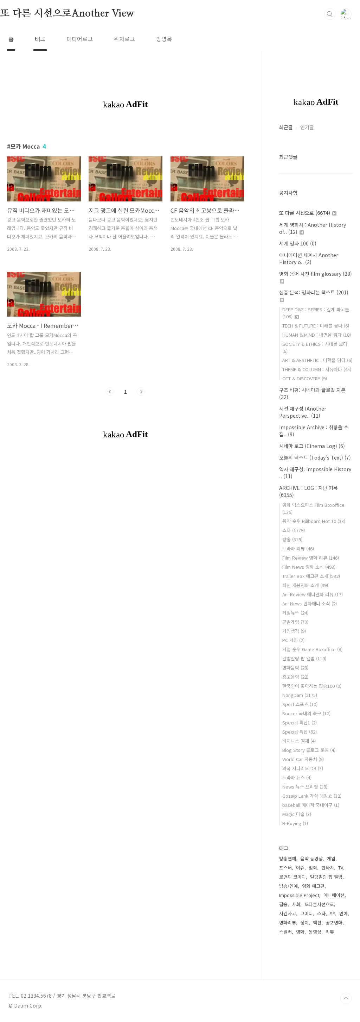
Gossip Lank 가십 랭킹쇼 (311, 795)
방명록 (164, 39)
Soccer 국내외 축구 (306, 713)
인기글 (307, 127)
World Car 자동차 (303, 759)
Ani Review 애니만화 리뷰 (312, 594)
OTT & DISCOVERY (304, 378)
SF (332, 913)
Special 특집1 (299, 722)
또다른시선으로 (319, 904)
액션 (317, 922)
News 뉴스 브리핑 (304, 786)
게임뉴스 (295, 612)
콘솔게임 (295, 621)
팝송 (283, 904)
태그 (40, 39)
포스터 (285, 867)
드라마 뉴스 (296, 777)
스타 (293, 530)
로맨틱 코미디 (292, 876)
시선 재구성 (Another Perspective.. (302, 412)
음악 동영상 (311, 858)
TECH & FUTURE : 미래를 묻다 (315, 325)
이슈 (300, 867)
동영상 (315, 931)
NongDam (299, 695)
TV (340, 867)
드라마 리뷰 (298, 548)
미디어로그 (79, 39)
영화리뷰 (287, 922)
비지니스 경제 (299, 740)
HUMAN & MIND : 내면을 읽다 (316, 334)
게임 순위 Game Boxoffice (312, 649)
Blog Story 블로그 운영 (308, 750)
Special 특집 (299, 731)
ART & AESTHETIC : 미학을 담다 (317, 360)
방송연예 (287, 858)
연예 (343, 913)
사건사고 (287, 913)
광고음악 (295, 676)
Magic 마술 (296, 814)
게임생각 (294, 631)
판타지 (327, 867)
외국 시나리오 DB (302, 768)
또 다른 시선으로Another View (67, 14)
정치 (304, 922)
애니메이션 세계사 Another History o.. (308, 258)
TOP (346, 998)
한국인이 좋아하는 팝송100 (311, 686)
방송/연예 (288, 886)
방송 (292, 539)
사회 (296, 904)
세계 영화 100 (297, 243)
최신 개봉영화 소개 (305, 585)
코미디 (306, 913)
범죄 (313, 867)
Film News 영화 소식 (308, 566)
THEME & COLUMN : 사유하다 (316, 369)
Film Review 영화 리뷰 (310, 557)
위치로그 (124, 39)
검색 (329, 14)
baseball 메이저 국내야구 (310, 805)
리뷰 (330, 931)
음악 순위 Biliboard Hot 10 (313, 521)
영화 (300, 931)
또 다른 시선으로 (304, 212)
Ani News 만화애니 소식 (309, 603)
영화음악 (295, 667)
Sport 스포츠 (299, 704)
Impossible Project (299, 895)
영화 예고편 (313, 886)
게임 (331, 858)
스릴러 (285, 931)
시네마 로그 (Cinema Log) (312, 445)
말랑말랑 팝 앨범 (304, 658)
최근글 (286, 127)
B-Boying (295, 823)
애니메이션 (334, 895)
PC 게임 (293, 640)
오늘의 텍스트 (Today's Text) (315, 457)
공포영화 (334, 922)
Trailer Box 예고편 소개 (311, 576)
